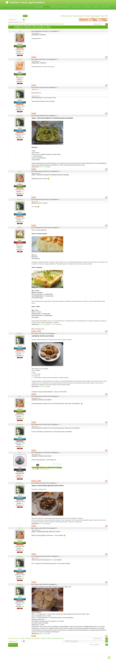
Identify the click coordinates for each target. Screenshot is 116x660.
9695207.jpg (43, 324)
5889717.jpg (43, 633)
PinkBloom (19, 227)
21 (59, 199)
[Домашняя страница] (38, 481)
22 (59, 227)
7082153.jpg (43, 386)
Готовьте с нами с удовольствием (27, 2)
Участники (87, 16)
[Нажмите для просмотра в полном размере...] (47, 132)
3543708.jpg (43, 523)
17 (57, 59)
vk (109, 657)
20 (59, 171)
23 (56, 333)
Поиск (102, 16)
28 (57, 528)
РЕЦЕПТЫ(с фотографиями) (33, 24)
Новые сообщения (78, 16)
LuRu (24, 22)
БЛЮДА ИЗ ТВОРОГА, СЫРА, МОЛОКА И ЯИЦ (52, 24)
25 (59, 424)
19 (57, 115)
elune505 (19, 59)
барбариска (20, 87)
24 (59, 396)
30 (57, 584)
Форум (22, 24)
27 (57, 483)
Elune (20, 22)
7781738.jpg (54, 324)
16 (59, 31)
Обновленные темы (66, 16)
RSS (106, 16)
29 (59, 556)
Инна (19, 452)
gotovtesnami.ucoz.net (14, 24)
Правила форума (95, 16)
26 (59, 452)
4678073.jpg (43, 166)
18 (57, 87)
